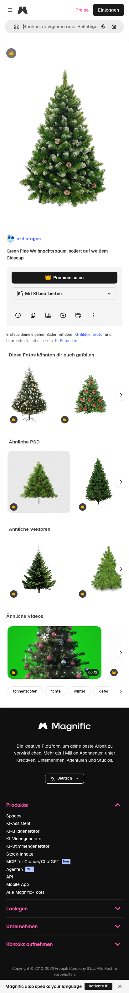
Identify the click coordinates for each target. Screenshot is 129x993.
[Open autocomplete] (14, 26)
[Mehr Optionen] (93, 315)
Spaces (13, 816)
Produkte (17, 804)
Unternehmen (22, 926)
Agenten (19, 869)
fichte (55, 691)
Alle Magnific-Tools (25, 892)
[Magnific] (64, 727)
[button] (64, 779)
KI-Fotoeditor (67, 340)
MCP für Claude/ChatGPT (37, 861)
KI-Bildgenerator (89, 334)
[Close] (120, 986)
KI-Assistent (18, 823)
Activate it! (98, 986)
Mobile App (17, 884)
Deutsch (64, 778)
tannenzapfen (25, 691)
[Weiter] (120, 394)
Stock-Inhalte (20, 854)
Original (40, 54)
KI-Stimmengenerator (27, 846)
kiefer (104, 691)
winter (79, 691)
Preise (82, 10)
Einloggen (108, 10)
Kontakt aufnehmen (29, 944)
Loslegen (17, 908)
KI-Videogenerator (24, 839)
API (9, 877)
